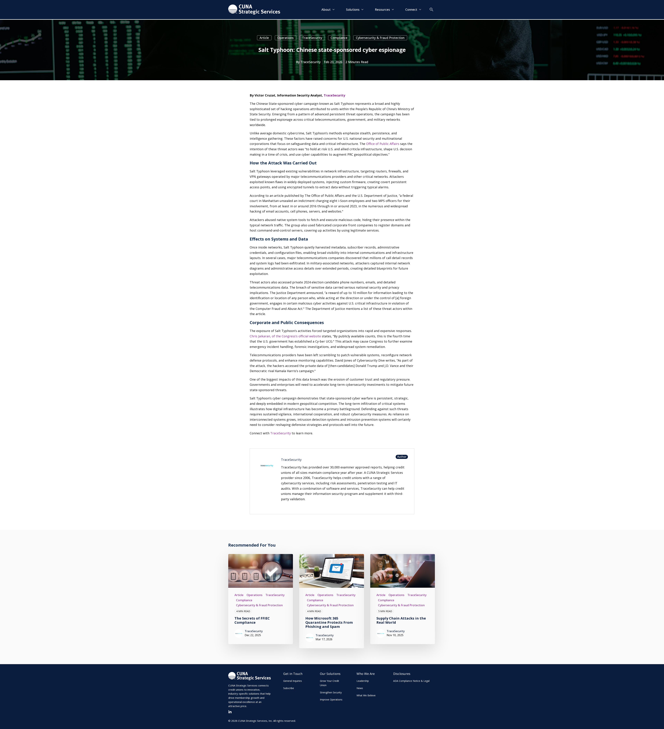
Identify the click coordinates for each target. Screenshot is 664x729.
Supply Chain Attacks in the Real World (401, 620)
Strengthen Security (331, 692)
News (360, 688)
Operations (285, 38)
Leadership (363, 680)
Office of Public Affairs (382, 144)
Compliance (339, 38)
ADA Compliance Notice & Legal (411, 680)
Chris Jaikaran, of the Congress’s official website (285, 336)
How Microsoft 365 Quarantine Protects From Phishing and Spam (329, 622)
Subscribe (288, 688)
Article (264, 38)
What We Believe (366, 695)
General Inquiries (292, 680)
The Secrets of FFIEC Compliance (252, 620)
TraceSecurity (312, 38)
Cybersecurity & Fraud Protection (380, 38)
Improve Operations (331, 699)
